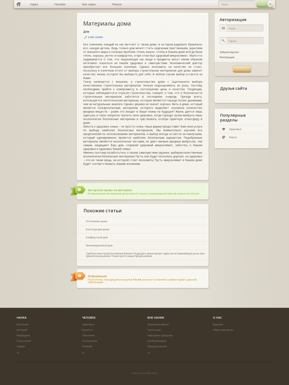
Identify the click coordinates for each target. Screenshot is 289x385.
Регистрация (227, 57)
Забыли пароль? (229, 52)
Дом (86, 31)
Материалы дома (107, 23)
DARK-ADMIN (95, 37)
